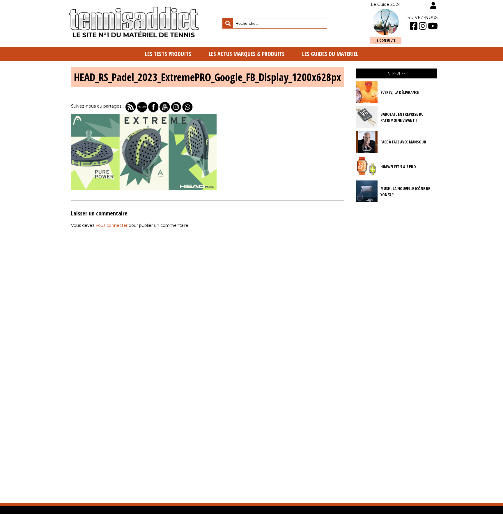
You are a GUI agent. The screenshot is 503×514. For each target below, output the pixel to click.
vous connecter (111, 225)
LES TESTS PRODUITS (168, 54)
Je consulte (386, 40)
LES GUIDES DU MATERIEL (330, 54)
